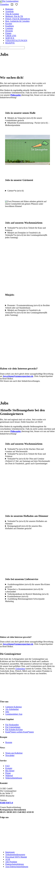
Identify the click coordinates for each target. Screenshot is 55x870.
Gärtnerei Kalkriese (13, 707)
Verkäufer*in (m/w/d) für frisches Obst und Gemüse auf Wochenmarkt (24, 450)
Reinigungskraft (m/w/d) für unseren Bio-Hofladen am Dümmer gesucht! (23, 527)
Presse (8, 773)
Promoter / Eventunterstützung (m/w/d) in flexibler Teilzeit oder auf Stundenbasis (27, 306)
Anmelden (4, 4)
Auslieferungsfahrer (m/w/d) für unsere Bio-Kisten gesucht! (27, 585)
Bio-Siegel (9, 771)
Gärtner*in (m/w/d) (15, 191)
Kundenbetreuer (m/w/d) (17, 596)
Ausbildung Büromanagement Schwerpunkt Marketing (24, 600)
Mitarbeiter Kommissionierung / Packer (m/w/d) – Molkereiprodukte (27, 124)
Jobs (7, 712)
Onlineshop (20, 669)
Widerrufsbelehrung (13, 778)
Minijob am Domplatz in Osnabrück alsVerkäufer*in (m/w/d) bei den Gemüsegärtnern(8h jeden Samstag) (26, 235)
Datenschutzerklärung (14, 864)
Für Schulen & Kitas (14, 729)
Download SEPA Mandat (16, 857)
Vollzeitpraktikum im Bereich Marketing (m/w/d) (27, 594)
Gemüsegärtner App (13, 714)
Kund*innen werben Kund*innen (19, 732)
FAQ (7, 766)
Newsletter (9, 755)
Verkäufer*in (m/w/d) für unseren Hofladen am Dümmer (26, 522)
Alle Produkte (11, 862)
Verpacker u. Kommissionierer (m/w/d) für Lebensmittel (24, 590)
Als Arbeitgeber (12, 709)
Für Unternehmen (12, 727)
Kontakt (8, 768)
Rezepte (8, 742)
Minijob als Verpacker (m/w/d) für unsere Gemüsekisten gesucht (23, 119)
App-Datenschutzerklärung (16, 866)
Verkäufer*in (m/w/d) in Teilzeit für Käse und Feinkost (25, 229)
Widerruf (9, 775)
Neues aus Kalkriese (14, 753)
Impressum (10, 852)
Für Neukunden (12, 725)
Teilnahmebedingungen (15, 854)
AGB (7, 859)
